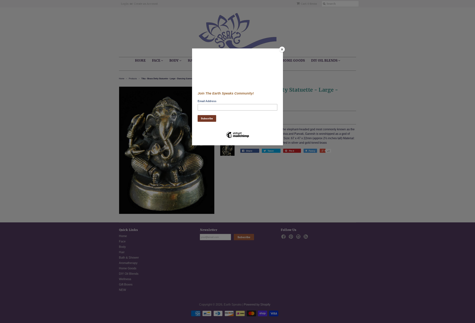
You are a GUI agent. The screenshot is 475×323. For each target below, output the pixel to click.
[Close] (282, 49)
